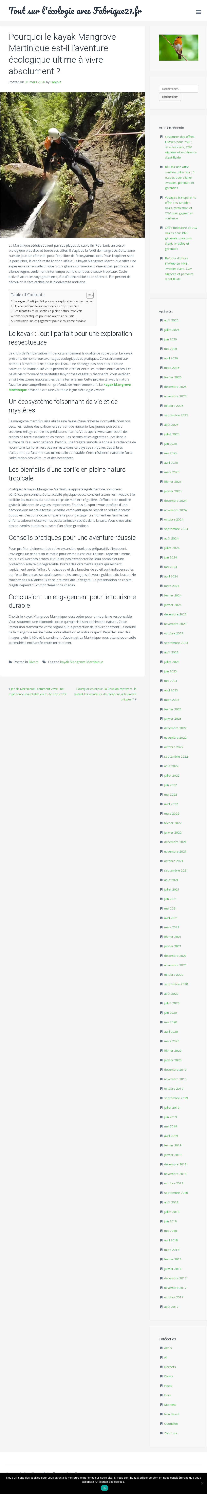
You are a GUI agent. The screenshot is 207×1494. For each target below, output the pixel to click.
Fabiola (55, 82)
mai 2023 (170, 681)
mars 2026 (171, 368)
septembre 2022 (176, 756)
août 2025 (171, 425)
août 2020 (171, 993)
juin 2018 (170, 1221)
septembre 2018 (176, 1193)
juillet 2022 (172, 775)
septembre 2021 (176, 870)
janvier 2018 (173, 1269)
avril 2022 (171, 804)
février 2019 (173, 1145)
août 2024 (171, 538)
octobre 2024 (173, 519)
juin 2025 (170, 444)
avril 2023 (171, 690)
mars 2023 (171, 700)
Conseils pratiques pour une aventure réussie (44, 316)
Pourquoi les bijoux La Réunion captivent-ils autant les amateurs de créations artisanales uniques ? (105, 694)
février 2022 (173, 823)
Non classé (171, 1414)
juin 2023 (170, 671)
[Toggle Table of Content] (88, 295)
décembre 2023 (175, 614)
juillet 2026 (172, 330)
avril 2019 (171, 1136)
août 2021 (171, 880)
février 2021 (173, 937)
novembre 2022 (175, 737)
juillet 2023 (172, 662)
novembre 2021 (175, 851)
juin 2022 (170, 785)
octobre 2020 (173, 975)
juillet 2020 (172, 1003)
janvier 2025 (173, 491)
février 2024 (173, 595)
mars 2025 (171, 472)
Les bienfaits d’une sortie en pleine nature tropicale (48, 311)
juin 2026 (170, 339)
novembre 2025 (175, 396)
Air (166, 1357)
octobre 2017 (173, 1297)
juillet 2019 (172, 1107)
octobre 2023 (173, 633)
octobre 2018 (173, 1183)
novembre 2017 (175, 1288)
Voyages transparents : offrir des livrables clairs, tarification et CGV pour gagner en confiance (181, 207)
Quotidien (171, 1423)
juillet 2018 (172, 1212)
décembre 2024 (175, 500)
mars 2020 (171, 1041)
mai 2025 (170, 453)
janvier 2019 (173, 1155)
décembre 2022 (175, 728)
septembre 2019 (176, 1098)
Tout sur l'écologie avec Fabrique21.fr (75, 10)
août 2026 (171, 320)
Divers (33, 662)
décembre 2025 (175, 387)
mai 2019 (170, 1126)
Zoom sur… (172, 1433)
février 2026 (173, 377)
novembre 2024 (175, 510)
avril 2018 (171, 1240)
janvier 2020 (173, 1060)
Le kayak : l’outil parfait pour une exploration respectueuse (53, 301)
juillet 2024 (172, 548)
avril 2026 (171, 358)
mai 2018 (170, 1231)
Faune (168, 1386)
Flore (167, 1395)
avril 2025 (171, 463)
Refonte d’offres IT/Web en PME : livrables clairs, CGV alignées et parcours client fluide (179, 268)
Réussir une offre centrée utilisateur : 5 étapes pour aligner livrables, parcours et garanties (179, 177)
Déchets (170, 1367)
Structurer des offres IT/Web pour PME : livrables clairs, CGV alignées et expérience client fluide (181, 147)
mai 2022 (170, 794)
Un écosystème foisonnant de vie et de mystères (46, 306)
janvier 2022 (173, 832)
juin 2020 (170, 1012)
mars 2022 (171, 813)
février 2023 (173, 709)
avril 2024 (171, 576)
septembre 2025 (176, 415)
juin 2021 (170, 899)
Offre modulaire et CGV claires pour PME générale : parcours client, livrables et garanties (181, 238)
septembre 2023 (176, 643)
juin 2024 (170, 557)
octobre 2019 (173, 1088)
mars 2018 (171, 1250)
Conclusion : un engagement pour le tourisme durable (50, 321)
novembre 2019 (175, 1079)
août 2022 (171, 766)
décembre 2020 (175, 956)
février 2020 (173, 1050)
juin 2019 (170, 1117)
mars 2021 (171, 927)
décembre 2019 (175, 1069)
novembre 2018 (175, 1174)
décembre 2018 (175, 1164)
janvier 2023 (173, 718)
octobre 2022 (173, 747)
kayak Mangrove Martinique (81, 662)
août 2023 (171, 652)
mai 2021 (170, 908)
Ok (104, 1488)
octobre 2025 (173, 406)
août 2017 (171, 1307)
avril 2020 (171, 1031)
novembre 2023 (175, 624)
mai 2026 (170, 349)
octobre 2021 (173, 861)
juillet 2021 (172, 889)
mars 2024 (171, 586)
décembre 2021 (175, 842)
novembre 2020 (175, 965)
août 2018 (171, 1202)
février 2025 (173, 481)
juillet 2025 (172, 434)
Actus (168, 1348)
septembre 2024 (176, 529)
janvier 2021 (173, 946)
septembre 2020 (176, 984)
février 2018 (173, 1259)
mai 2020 (170, 1022)
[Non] (202, 1483)
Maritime (170, 1405)
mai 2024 (170, 567)
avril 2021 (171, 918)
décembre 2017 (175, 1278)
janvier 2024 (173, 605)
